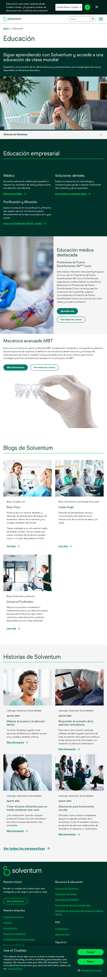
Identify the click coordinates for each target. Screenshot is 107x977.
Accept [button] (90, 952)
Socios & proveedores (14, 933)
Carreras (7, 922)
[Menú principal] (101, 19)
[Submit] (93, 19)
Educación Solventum (66, 894)
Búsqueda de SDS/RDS (66, 899)
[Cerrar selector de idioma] (97, 6)
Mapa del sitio (62, 934)
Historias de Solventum (66, 888)
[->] (87, 7)
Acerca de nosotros (13, 917)
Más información (15, 367)
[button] (90, 970)
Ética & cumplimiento (14, 945)
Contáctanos (61, 928)
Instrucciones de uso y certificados (73, 905)
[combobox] (82, 19)
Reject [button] (90, 961)
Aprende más (67, 311)
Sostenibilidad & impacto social (19, 939)
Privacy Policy (15, 968)
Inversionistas (10, 928)
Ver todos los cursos (71, 319)
